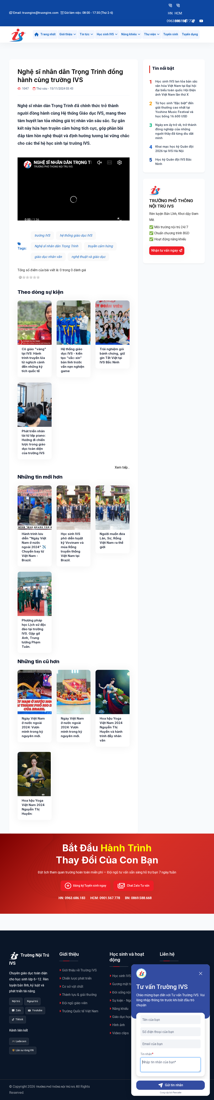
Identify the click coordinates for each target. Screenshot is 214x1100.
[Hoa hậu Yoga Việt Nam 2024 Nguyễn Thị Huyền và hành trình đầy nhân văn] (113, 692)
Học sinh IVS (105, 34)
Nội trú (16, 1001)
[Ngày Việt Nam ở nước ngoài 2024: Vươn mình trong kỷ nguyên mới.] (35, 692)
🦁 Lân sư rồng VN (23, 1050)
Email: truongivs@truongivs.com (36, 12)
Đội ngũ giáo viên (74, 1003)
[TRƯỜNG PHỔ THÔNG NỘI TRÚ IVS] (18, 34)
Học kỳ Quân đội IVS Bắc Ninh (173, 162)
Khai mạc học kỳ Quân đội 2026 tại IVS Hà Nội (174, 149)
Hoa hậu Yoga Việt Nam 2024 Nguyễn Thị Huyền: (33, 807)
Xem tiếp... (122, 467)
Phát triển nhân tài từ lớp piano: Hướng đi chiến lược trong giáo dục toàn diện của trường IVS (34, 442)
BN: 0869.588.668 (138, 898)
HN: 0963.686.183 (170, 5)
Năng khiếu (129, 34)
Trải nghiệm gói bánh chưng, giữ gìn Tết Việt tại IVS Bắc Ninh (112, 355)
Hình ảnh (118, 1025)
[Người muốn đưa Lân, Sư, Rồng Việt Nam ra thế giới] (113, 507)
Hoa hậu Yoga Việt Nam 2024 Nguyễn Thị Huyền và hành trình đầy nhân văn (111, 729)
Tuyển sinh (170, 34)
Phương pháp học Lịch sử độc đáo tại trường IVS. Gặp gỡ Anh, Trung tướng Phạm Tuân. (34, 633)
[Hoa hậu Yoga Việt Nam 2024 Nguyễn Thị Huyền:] (34, 774)
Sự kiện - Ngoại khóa (127, 1000)
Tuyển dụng (190, 34)
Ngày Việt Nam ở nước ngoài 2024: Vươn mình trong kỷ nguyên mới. (33, 727)
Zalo (18, 1010)
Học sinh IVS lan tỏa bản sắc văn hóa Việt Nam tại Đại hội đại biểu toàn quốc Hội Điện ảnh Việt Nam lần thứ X (176, 88)
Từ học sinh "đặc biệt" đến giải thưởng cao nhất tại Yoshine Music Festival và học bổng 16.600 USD (174, 109)
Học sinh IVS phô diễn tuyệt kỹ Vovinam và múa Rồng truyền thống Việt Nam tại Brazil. (72, 547)
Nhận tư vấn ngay (164, 250)
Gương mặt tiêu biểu (126, 984)
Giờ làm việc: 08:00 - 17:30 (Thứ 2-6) (88, 12)
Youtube (37, 1010)
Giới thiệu (65, 34)
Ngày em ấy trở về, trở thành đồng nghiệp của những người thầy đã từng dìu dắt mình (175, 131)
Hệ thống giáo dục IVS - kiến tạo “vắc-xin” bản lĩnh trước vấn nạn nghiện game (72, 360)
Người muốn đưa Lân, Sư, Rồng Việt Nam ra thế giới (112, 540)
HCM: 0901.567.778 (178, 5)
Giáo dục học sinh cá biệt (130, 1017)
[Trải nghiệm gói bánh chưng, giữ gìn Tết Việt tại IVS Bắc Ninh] (113, 322)
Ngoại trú (32, 1001)
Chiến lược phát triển (77, 978)
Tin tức (84, 34)
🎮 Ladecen (19, 1041)
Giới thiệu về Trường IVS (79, 970)
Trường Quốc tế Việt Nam (80, 1011)
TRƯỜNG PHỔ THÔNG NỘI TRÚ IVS (55, 1086)
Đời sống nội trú (123, 992)
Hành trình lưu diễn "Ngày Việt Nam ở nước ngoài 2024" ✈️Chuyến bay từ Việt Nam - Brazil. (34, 547)
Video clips (120, 1033)
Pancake (177, 1092)
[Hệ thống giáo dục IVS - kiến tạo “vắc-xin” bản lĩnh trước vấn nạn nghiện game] (74, 322)
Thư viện (150, 34)
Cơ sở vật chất (72, 986)
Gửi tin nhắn (174, 1085)
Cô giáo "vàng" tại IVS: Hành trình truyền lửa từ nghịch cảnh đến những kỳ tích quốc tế (34, 360)
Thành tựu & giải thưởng (79, 995)
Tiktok (19, 1019)
